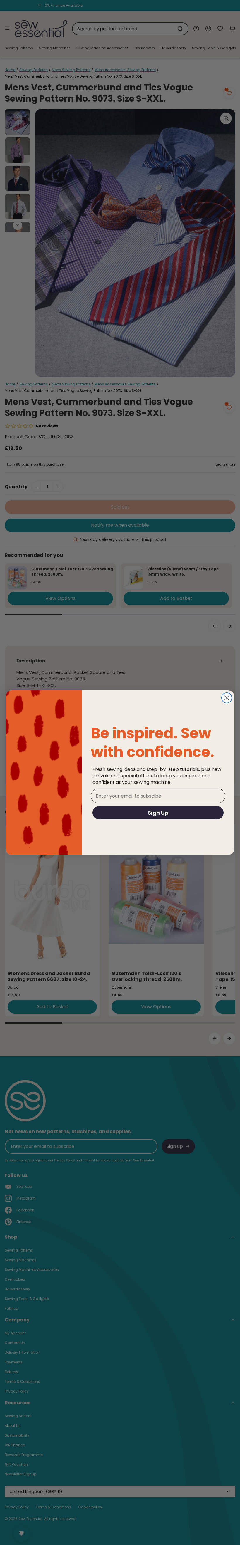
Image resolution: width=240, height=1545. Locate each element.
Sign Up (158, 812)
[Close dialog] (227, 698)
